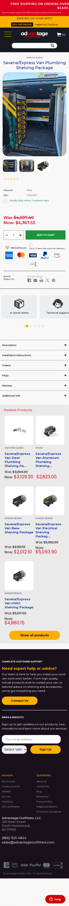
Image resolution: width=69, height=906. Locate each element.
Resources (42, 796)
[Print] (41, 280)
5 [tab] (42, 326)
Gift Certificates (11, 806)
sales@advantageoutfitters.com (28, 842)
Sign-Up (46, 749)
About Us (41, 781)
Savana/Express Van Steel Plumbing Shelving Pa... (17, 460)
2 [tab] (31, 326)
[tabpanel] (19, 306)
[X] (47, 280)
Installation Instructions (16, 355)
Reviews (7, 385)
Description (9, 345)
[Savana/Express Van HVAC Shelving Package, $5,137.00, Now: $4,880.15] (19, 576)
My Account (8, 781)
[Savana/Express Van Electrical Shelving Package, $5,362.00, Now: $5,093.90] (50, 501)
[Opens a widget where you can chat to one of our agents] (55, 899)
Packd (39, 448)
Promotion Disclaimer (48, 811)
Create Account (11, 786)
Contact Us (19, 700)
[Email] (35, 280)
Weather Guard (14, 448)
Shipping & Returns (47, 806)
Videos (6, 365)
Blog (39, 791)
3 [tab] (34, 326)
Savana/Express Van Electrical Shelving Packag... (48, 530)
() (63, 34)
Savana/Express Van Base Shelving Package (19, 528)
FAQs (5, 375)
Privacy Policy (44, 801)
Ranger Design (13, 518)
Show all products (34, 635)
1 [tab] (27, 326)
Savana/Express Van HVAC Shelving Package (19, 603)
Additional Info (11, 395)
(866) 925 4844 (14, 838)
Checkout (7, 801)
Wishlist (6, 791)
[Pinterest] (53, 280)
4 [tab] (38, 326)
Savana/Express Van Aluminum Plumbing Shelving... (48, 460)
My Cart (6, 796)
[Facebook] (29, 280)
